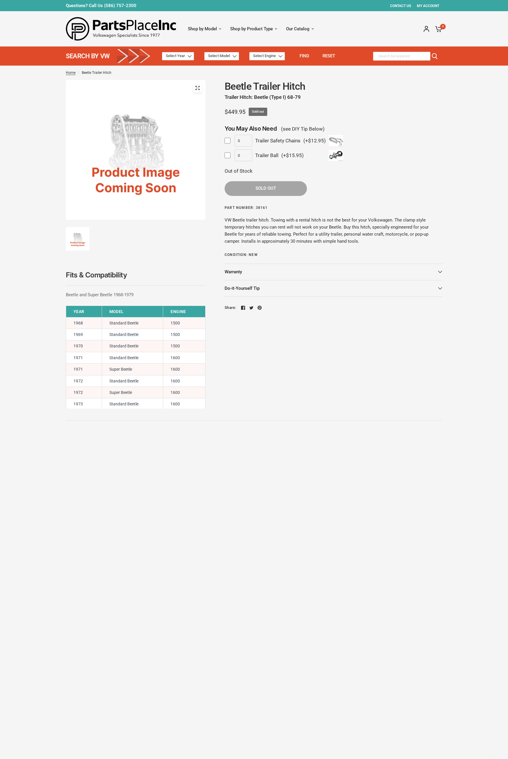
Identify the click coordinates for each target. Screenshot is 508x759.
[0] (437, 28)
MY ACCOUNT (428, 6)
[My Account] (426, 28)
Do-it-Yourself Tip (242, 288)
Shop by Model (202, 28)
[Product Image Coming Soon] (197, 88)
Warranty (233, 271)
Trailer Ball (266, 155)
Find (304, 56)
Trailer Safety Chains (277, 141)
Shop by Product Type (251, 28)
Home (71, 73)
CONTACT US (400, 6)
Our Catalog (298, 28)
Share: (230, 307)
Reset (328, 56)
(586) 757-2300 (120, 5)
